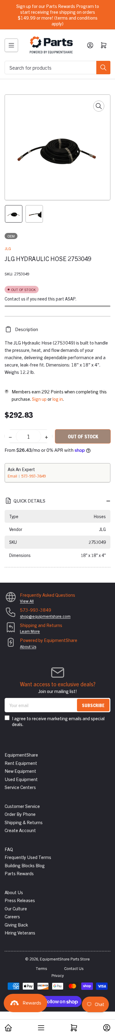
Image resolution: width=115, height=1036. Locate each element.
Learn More (30, 631)
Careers (12, 916)
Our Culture (16, 908)
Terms (41, 968)
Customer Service (22, 806)
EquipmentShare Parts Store (65, 958)
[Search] (103, 67)
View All (27, 600)
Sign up (39, 399)
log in (57, 399)
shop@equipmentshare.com (45, 616)
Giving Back (16, 924)
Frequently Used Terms (28, 857)
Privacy (58, 975)
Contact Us (73, 968)
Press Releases (20, 900)
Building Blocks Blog (25, 865)
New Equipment (20, 771)
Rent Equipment (21, 763)
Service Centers (20, 787)
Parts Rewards (19, 873)
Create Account (20, 830)
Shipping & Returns (24, 822)
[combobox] (57, 67)
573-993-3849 (33, 475)
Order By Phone (20, 814)
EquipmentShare (21, 755)
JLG (8, 248)
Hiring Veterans (20, 932)
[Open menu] (11, 45)
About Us (28, 646)
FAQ (9, 849)
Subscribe (93, 705)
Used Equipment (21, 779)
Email (13, 475)
